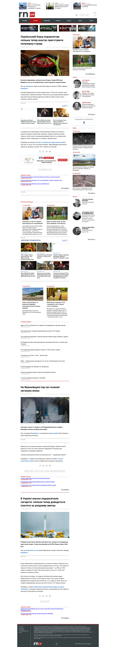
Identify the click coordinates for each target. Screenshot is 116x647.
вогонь (37, 471)
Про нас (21, 626)
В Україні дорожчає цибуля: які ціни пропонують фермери (37, 613)
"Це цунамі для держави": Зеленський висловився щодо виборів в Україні (44, 336)
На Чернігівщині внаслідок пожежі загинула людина (35, 478)
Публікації (47, 20)
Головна (24, 20)
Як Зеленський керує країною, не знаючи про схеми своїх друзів (88, 106)
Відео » (75, 128)
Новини (36, 20)
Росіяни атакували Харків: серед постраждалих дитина (38, 372)
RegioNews (24, 88)
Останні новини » (26, 322)
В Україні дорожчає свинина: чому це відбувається (35, 183)
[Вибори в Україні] (86, 31)
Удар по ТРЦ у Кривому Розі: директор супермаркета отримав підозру (43, 325)
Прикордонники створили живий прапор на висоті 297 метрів (40, 331)
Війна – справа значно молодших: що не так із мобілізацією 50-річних (43, 361)
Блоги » (75, 77)
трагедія (47, 471)
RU (96, 12)
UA (94, 12)
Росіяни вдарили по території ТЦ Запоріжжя (35, 366)
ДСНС (42, 471)
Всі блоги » (91, 114)
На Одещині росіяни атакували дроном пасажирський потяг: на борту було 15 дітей (44, 343)
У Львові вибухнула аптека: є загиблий (33, 378)
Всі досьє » (91, 239)
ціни (50, 169)
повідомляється (30, 550)
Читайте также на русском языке (53, 47)
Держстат (46, 601)
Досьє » (75, 196)
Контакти (21, 628)
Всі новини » (65, 188)
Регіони (58, 20)
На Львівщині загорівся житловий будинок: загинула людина (38, 481)
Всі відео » (91, 193)
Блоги (91, 20)
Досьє (69, 20)
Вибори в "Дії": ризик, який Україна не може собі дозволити (88, 94)
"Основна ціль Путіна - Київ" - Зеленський (34, 355)
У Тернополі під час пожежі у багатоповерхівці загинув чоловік (38, 485)
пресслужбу (54, 433)
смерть (32, 471)
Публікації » (76, 34)
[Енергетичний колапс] (29, 31)
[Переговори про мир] (67, 31)
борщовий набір (43, 169)
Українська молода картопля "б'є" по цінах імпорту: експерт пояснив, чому (41, 180)
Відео (80, 20)
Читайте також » (26, 175)
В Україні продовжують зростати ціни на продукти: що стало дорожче (40, 177)
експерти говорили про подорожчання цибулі (50, 142)
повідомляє (29, 86)
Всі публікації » (90, 74)
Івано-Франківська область (58, 471)
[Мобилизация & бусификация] (48, 31)
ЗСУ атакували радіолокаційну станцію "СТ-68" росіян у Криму (40, 350)
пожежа (27, 471)
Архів (20, 632)
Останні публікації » (27, 202)
